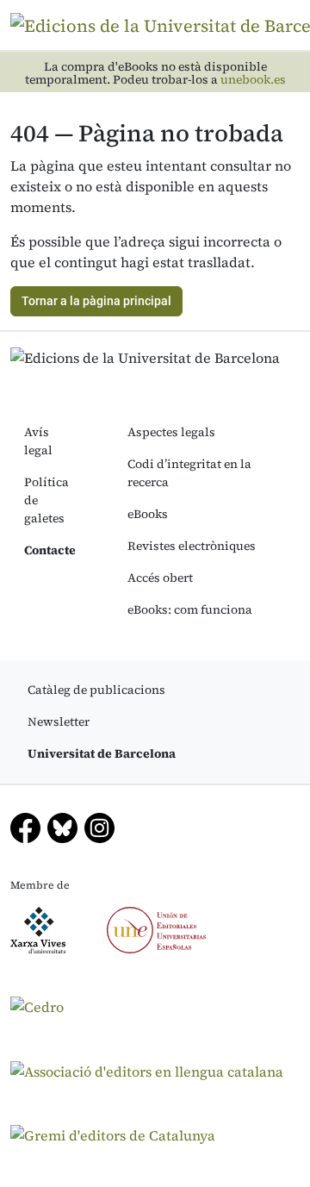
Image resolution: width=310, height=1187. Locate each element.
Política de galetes (46, 500)
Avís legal (38, 441)
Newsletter (59, 721)
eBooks (147, 513)
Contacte (50, 550)
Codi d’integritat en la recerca (189, 472)
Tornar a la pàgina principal (96, 301)
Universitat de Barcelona (102, 753)
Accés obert (160, 577)
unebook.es (253, 79)
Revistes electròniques (191, 545)
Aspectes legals (171, 431)
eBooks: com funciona (189, 609)
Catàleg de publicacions (96, 689)
